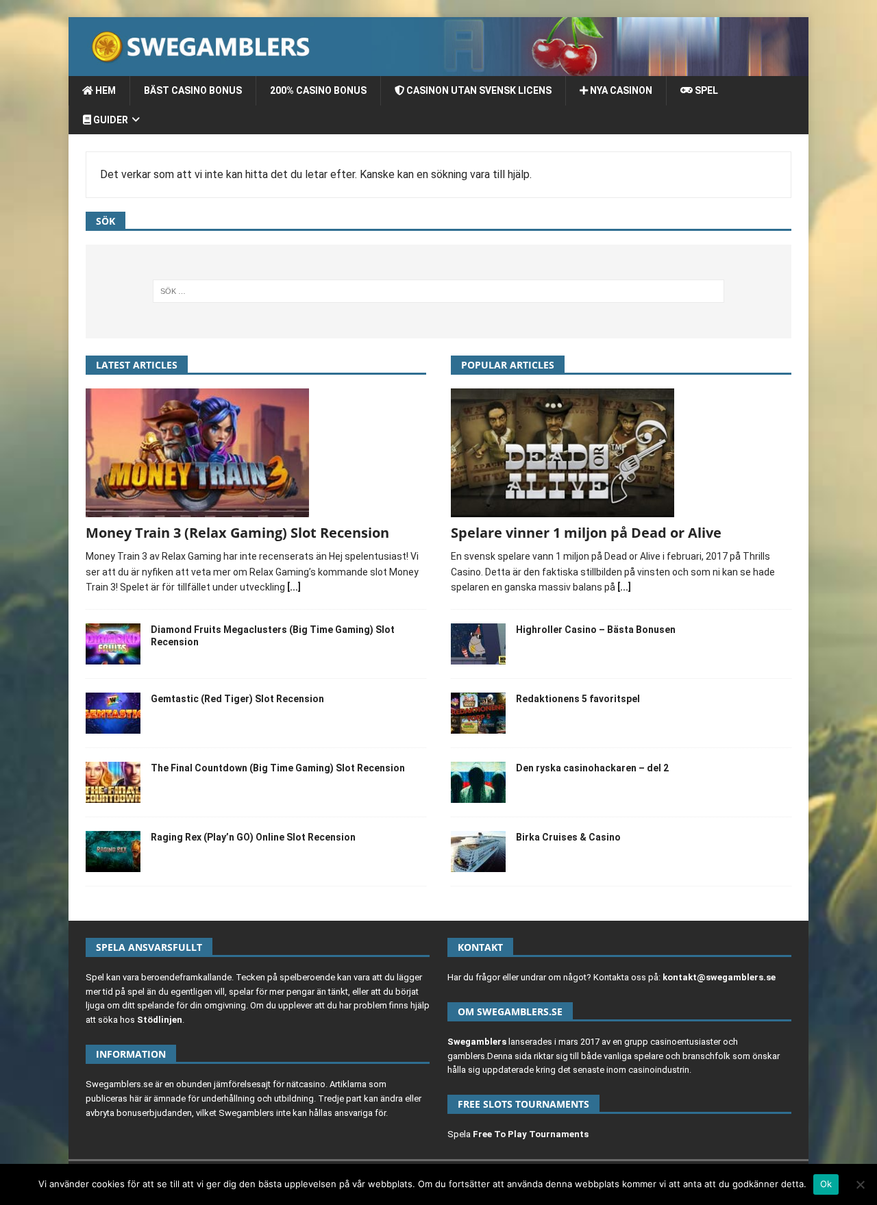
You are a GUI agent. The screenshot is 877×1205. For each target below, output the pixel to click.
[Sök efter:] (438, 291)
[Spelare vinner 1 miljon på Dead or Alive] (621, 452)
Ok (826, 1183)
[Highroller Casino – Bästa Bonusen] (478, 643)
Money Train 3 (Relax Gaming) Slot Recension (237, 532)
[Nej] (860, 1184)
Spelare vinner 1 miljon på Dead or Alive (586, 532)
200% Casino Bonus (318, 90)
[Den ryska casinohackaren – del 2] (478, 782)
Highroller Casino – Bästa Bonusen (596, 629)
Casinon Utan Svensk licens (478, 90)
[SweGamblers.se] (438, 68)
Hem (104, 90)
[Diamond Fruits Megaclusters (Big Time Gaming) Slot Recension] (113, 643)
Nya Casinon (620, 90)
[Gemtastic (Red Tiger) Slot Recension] (113, 713)
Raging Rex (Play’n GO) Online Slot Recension (253, 837)
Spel (705, 90)
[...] (294, 587)
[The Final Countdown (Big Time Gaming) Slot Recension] (113, 782)
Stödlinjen (159, 1020)
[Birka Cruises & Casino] (478, 851)
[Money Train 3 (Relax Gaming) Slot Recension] (256, 452)
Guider (109, 119)
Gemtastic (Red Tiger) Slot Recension (237, 698)
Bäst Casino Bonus (193, 90)
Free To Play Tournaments (531, 1134)
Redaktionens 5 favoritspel (578, 698)
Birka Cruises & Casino (568, 837)
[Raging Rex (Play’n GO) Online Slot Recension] (113, 851)
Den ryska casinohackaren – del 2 (592, 767)
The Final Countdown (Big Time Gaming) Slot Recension (278, 767)
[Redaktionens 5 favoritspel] (478, 713)
